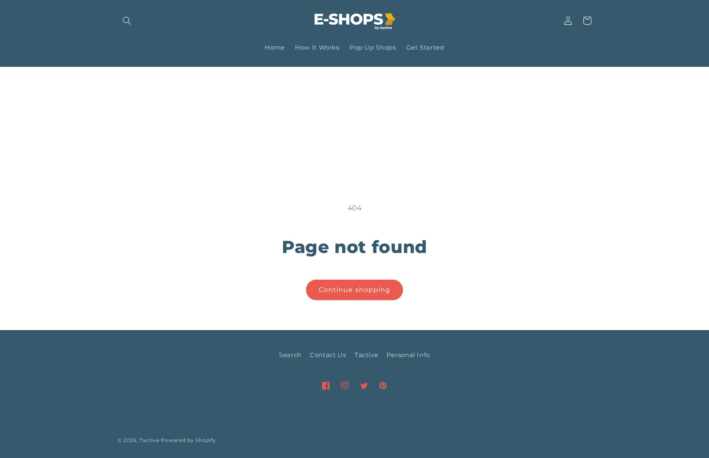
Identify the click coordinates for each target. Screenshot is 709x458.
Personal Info (408, 355)
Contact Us (328, 355)
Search (290, 355)
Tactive (366, 355)
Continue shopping (354, 290)
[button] (127, 20)
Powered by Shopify (188, 440)
